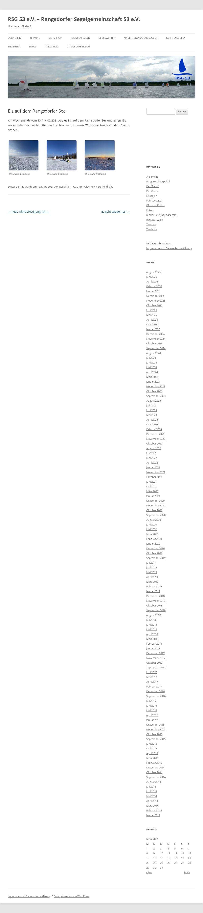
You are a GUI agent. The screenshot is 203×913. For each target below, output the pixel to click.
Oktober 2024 (154, 343)
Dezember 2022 (155, 434)
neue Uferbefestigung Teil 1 (28, 211)
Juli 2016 (151, 701)
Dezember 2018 (155, 596)
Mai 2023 (151, 415)
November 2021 (155, 472)
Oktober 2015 (154, 734)
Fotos (32, 46)
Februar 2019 (154, 586)
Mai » (187, 872)
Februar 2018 (154, 643)
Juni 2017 (151, 672)
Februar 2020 (154, 539)
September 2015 (156, 739)
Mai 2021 (151, 486)
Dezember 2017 (155, 653)
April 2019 (152, 577)
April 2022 (152, 462)
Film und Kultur (155, 205)
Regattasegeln (80, 38)
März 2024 (152, 377)
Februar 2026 (154, 286)
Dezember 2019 (155, 548)
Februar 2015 (154, 763)
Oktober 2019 (154, 553)
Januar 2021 (153, 496)
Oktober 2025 (154, 305)
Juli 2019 (151, 562)
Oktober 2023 (154, 391)
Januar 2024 (153, 381)
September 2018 (156, 610)
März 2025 (152, 324)
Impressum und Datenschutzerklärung (169, 248)
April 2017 (152, 682)
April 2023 (152, 419)
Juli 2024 (151, 358)
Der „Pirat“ (55, 38)
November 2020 (155, 505)
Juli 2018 (151, 620)
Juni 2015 (151, 743)
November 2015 (155, 729)
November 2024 (155, 338)
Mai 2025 (151, 315)
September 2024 (156, 348)
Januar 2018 (153, 648)
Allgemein (90, 186)
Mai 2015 (151, 748)
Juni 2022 (151, 458)
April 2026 (152, 281)
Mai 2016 (151, 710)
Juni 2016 (151, 705)
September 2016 (156, 696)
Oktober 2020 (154, 510)
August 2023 (153, 400)
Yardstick (51, 46)
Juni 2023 (151, 410)
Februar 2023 (154, 429)
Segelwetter (107, 38)
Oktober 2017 (154, 662)
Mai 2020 (151, 529)
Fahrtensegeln (176, 38)
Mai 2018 (151, 629)
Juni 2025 (151, 310)
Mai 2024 (151, 367)
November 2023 (155, 386)
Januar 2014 (153, 815)
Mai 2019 (151, 572)
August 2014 (153, 782)
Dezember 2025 (155, 296)
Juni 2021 (151, 481)
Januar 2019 (153, 591)
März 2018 (152, 639)
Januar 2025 (153, 329)
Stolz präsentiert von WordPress (71, 896)
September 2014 (156, 777)
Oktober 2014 (154, 772)
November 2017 (155, 658)
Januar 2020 (153, 543)
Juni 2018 (151, 624)
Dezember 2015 (155, 724)
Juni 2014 (151, 791)
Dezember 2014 (155, 767)
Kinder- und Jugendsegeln (140, 38)
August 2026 (153, 272)
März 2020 (152, 534)
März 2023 (152, 424)
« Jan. (149, 872)
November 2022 (155, 439)
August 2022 (153, 448)
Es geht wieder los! (115, 211)
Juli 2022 (151, 453)
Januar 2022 (153, 467)
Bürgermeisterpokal (158, 181)
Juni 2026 (151, 277)
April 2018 (152, 634)
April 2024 (152, 372)
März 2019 (152, 581)
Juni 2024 (151, 362)
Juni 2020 (151, 524)
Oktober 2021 (154, 477)
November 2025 (155, 300)
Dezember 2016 (155, 691)
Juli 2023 (151, 405)
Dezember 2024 (155, 334)
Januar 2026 (153, 291)
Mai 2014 (151, 796)
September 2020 (156, 515)
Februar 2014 (154, 810)
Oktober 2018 (154, 605)
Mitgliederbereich (78, 46)
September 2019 (156, 558)
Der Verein (14, 38)
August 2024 (153, 353)
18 (168, 858)
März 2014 (152, 805)
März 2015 (152, 758)
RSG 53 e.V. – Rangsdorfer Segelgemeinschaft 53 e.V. (74, 19)
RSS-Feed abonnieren (158, 243)
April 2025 (152, 319)
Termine (35, 38)
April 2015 (152, 753)
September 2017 (156, 667)
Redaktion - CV (67, 186)
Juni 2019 (151, 567)
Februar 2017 (154, 686)
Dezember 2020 (155, 500)
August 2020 (153, 520)
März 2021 (152, 491)
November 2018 (155, 601)
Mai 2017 (151, 677)
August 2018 (153, 615)
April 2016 (152, 715)
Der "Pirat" (152, 186)
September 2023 (156, 396)
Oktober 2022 (154, 443)
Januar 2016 (153, 720)
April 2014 (152, 801)
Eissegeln (14, 46)
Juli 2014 (151, 786)
